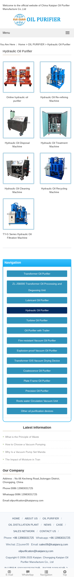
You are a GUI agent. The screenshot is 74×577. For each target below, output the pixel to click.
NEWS (47, 524)
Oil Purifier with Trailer (37, 330)
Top (65, 574)
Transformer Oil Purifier (37, 273)
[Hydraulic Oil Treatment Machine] (55, 123)
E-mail (9, 574)
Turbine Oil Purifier (37, 320)
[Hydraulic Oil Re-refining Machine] (55, 77)
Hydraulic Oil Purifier (58, 44)
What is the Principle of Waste (22, 436)
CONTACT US (48, 531)
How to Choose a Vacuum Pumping (25, 444)
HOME (16, 518)
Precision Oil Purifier (37, 390)
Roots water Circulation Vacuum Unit (37, 400)
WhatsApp (28, 574)
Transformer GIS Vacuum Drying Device (37, 360)
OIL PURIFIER (36, 44)
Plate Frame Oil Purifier (37, 380)
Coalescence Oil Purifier (37, 370)
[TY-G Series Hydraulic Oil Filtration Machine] (18, 214)
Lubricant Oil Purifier (37, 300)
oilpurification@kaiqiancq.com (35, 551)
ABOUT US (31, 518)
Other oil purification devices (37, 411)
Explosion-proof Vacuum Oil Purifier (37, 350)
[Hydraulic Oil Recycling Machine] (55, 168)
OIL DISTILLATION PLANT (23, 524)
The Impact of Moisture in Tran (22, 459)
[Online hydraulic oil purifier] (18, 77)
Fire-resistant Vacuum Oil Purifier (37, 340)
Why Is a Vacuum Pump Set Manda (25, 451)
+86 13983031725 (23, 537)
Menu (6, 32)
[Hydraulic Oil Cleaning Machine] (18, 168)
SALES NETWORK (24, 531)
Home (21, 44)
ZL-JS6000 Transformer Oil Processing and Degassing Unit (37, 287)
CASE (59, 524)
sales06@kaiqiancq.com (53, 544)
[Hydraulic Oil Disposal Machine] (18, 123)
